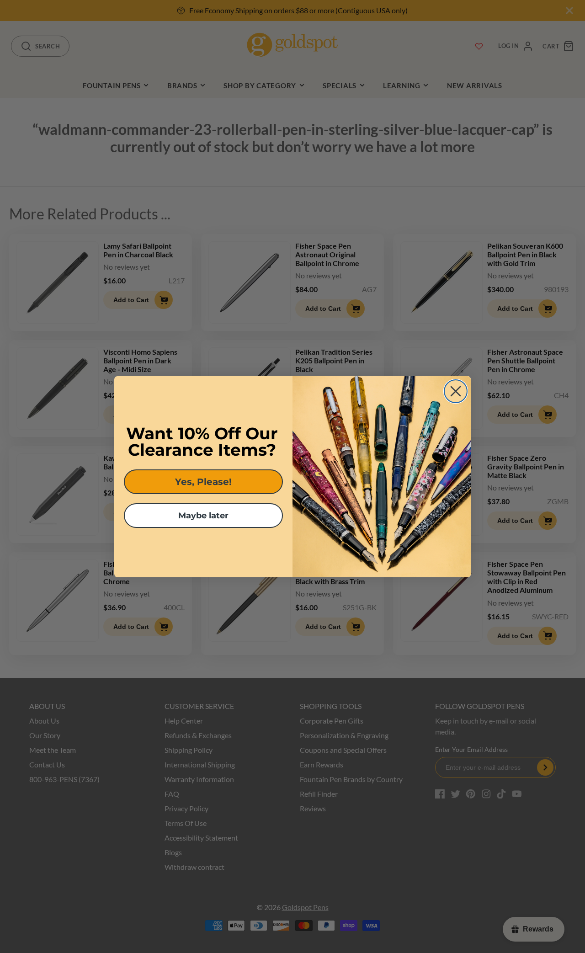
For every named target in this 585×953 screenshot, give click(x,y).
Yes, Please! (203, 481)
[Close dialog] (455, 391)
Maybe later (203, 516)
